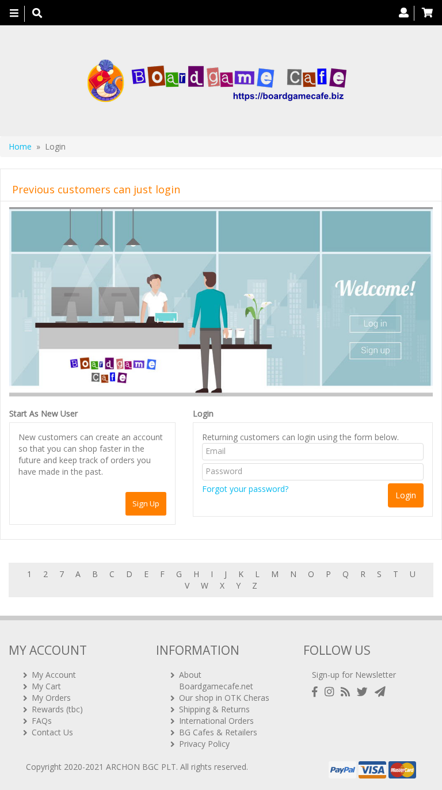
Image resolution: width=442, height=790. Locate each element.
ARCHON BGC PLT (141, 766)
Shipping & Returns (214, 709)
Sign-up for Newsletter (354, 674)
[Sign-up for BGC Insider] (380, 691)
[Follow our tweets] (364, 691)
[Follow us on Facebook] (317, 691)
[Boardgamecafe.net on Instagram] (331, 691)
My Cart (46, 686)
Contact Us (52, 732)
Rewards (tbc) (57, 709)
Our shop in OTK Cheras (224, 697)
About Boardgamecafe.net (216, 680)
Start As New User (43, 413)
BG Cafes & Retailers (218, 732)
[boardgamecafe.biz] (216, 81)
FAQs (42, 720)
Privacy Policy (204, 743)
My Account (54, 674)
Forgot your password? (245, 488)
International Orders (216, 720)
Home (20, 146)
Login (203, 413)
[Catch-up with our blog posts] (348, 691)
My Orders (51, 697)
